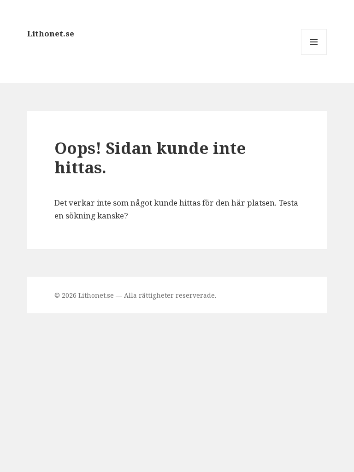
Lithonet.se (50, 33)
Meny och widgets (314, 54)
